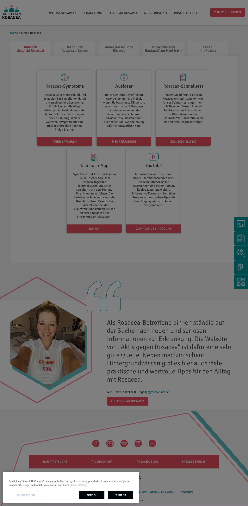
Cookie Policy (78, 485)
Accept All (120, 494)
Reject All (91, 494)
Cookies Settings (25, 494)
